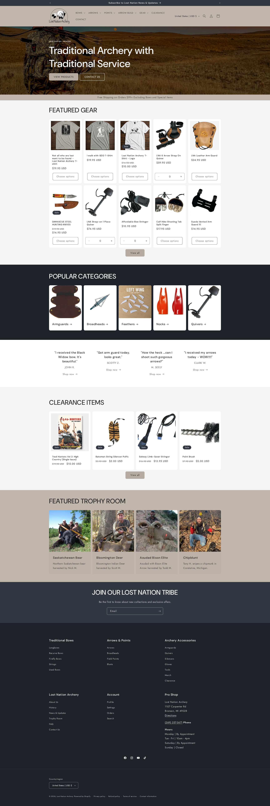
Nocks (160, 324)
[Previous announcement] (50, 3)
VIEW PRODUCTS (64, 77)
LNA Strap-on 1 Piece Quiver (98, 223)
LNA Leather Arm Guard (204, 155)
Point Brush (188, 456)
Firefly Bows (55, 658)
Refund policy (114, 796)
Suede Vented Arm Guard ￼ (201, 223)
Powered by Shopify (82, 796)
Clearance (170, 680)
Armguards (60, 324)
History (52, 707)
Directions (170, 715)
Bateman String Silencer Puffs (112, 456)
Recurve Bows (56, 653)
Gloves (168, 664)
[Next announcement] (219, 3)
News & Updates (57, 713)
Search (110, 718)
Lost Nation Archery (65, 796)
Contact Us (54, 729)
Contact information (148, 796)
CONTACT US (92, 77)
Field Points (113, 658)
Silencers (169, 658)
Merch (168, 675)
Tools (167, 669)
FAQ (51, 723)
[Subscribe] (159, 611)
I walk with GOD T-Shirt (100, 155)
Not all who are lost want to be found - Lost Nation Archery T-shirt (65, 159)
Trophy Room (55, 718)
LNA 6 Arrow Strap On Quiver (168, 157)
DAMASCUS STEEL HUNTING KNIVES (62, 223)
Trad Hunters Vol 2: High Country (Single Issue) (65, 458)
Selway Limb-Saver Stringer (154, 456)
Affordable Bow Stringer (135, 221)
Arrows (110, 647)
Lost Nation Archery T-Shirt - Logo (134, 157)
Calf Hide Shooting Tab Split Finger (169, 223)
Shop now (68, 374)
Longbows (54, 647)
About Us (53, 702)
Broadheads (96, 324)
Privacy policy (99, 796)
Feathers (128, 324)
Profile (110, 702)
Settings (111, 707)
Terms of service (130, 796)
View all (135, 253)
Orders (110, 713)
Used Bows (54, 669)
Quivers (197, 324)
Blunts (110, 664)
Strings (52, 664)
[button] (80, 13)
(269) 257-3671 (173, 722)
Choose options (65, 176)
